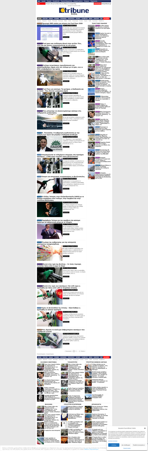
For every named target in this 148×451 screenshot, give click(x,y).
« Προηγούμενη (68, 351)
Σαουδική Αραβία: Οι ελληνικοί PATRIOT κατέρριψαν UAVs (97, 396)
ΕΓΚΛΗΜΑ (56, 18)
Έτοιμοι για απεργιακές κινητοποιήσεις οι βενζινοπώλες (63, 176)
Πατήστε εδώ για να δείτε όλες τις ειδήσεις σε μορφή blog (61, 3)
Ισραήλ (43, 1)
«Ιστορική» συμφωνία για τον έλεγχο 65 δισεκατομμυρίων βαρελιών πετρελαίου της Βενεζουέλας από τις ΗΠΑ (103, 175)
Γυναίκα (81, 20)
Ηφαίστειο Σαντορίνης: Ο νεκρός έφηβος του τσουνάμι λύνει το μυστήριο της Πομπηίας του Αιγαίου (100, 416)
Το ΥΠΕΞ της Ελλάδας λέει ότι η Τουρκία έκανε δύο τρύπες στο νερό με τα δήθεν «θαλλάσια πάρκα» (76, 431)
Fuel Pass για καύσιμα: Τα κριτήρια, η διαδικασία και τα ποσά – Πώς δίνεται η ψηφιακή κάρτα (60, 90)
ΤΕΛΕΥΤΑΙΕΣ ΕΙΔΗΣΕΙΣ (99, 23)
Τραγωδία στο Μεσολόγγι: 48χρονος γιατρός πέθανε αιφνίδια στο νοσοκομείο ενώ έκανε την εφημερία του (103, 137)
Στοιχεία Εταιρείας (50, 354)
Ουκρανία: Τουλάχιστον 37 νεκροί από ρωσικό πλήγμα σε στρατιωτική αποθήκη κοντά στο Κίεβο (103, 160)
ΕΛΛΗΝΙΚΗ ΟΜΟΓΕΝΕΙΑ (49, 362)
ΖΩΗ (101, 18)
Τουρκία (49, 1)
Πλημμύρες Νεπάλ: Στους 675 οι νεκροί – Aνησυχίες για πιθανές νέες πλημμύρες (102, 144)
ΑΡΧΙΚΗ (39, 18)
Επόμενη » (83, 351)
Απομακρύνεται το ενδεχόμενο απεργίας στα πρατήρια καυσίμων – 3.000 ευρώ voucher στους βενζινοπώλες (60, 155)
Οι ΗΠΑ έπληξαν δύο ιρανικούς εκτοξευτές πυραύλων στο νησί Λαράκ (102, 27)
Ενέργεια (86, 1)
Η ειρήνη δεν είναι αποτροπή (52, 430)
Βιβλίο (65, 20)
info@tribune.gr (106, 3)
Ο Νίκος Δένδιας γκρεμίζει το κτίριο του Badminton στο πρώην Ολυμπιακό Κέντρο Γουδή (100, 389)
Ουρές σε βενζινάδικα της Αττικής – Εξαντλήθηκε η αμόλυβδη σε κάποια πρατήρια (58, 309)
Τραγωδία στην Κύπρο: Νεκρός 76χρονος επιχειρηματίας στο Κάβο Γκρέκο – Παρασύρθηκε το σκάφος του (102, 122)
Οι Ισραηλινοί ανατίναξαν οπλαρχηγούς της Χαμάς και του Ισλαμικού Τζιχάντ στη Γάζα (76, 382)
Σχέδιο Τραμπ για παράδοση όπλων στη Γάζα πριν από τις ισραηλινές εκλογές (76, 389)
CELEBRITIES (85, 18)
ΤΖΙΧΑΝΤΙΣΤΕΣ (72, 362)
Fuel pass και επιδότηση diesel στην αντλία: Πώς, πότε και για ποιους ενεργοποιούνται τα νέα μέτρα (59, 44)
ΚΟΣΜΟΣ (78, 18)
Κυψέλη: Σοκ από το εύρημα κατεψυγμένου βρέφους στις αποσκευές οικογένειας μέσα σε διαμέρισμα (103, 36)
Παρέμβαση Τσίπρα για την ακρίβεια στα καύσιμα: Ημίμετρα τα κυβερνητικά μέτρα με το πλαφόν (58, 221)
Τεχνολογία (95, 20)
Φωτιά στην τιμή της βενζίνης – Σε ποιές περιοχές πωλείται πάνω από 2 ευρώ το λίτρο (59, 265)
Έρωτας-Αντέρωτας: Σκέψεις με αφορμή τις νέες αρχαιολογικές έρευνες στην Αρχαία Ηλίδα (100, 408)
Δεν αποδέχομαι (126, 445)
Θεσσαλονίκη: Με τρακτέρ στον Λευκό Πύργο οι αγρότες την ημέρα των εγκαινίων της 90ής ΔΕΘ (102, 152)
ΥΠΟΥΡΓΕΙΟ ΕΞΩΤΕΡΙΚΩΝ (72, 404)
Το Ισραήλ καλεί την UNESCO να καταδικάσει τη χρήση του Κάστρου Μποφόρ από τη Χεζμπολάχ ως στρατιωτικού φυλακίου (99, 432)
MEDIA (90, 18)
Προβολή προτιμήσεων (139, 445)
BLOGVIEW (106, 18)
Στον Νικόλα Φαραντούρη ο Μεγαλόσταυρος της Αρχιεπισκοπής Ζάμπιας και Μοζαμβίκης (52, 382)
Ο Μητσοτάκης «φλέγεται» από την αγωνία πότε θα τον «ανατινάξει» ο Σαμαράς (102, 98)
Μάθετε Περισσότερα (91, 449)
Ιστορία (49, 20)
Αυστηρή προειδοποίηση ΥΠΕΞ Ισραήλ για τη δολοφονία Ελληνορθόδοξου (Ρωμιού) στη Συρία (52, 397)
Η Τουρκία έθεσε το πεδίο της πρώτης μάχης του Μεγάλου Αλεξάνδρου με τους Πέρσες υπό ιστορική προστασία (99, 439)
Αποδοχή (114, 445)
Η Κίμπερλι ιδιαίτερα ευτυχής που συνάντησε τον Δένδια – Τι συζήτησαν (100, 381)
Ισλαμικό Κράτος (78, 1)
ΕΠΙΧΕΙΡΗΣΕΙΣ (71, 18)
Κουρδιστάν (56, 1)
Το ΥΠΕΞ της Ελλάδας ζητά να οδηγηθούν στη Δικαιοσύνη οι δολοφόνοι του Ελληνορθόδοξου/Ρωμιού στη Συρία (75, 424)
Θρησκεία (44, 20)
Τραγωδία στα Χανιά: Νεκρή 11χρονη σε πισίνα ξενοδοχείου (102, 50)
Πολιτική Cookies (127, 448)
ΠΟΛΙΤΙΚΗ (45, 18)
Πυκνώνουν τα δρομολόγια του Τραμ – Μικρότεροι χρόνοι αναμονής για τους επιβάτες (103, 129)
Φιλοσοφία (54, 20)
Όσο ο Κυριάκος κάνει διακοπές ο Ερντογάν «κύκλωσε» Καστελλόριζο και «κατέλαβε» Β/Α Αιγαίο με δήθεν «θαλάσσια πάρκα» (76, 439)
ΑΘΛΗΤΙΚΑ (96, 18)
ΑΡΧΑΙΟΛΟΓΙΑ (96, 404)
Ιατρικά (85, 20)
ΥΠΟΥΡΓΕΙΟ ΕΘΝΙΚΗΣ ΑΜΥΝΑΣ (96, 362)
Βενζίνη (74, 14)
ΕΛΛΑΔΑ (51, 18)
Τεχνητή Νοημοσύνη (66, 1)
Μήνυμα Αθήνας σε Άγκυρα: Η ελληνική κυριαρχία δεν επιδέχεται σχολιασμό (103, 167)
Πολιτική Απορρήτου (41, 354)
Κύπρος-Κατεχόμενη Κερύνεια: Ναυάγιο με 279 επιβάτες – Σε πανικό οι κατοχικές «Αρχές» (103, 90)
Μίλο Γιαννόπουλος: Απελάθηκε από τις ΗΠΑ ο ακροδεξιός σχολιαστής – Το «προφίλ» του (103, 113)
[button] (145, 428)
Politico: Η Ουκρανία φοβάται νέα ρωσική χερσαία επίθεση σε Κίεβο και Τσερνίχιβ (102, 106)
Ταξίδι (90, 20)
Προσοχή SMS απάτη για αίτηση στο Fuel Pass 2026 (62, 23)
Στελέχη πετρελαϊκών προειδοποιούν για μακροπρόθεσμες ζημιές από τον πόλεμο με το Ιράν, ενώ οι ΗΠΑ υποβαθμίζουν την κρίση (60, 67)
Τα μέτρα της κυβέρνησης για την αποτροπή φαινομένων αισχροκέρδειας (56, 243)
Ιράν (39, 1)
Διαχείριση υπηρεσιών (112, 440)
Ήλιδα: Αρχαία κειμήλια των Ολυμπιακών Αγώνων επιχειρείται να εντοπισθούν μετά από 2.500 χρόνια (99, 423)
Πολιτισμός (60, 20)
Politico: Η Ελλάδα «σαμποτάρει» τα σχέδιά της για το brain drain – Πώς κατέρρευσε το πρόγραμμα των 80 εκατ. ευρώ (52, 390)
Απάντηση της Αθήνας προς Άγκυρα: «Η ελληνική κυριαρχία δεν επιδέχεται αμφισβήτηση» (76, 416)
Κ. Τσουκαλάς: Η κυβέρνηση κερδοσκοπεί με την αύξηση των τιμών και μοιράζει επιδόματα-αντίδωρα (58, 134)
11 (79, 351)
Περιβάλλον (101, 20)
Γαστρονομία (75, 20)
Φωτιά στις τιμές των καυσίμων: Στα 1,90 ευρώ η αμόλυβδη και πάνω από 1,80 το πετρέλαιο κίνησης (58, 287)
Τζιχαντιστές (93, 1)
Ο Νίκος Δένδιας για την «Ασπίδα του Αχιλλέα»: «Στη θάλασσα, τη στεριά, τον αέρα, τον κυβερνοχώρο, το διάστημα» (103, 75)
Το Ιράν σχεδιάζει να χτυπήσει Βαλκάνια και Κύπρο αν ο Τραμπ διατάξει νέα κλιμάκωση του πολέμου (52, 440)
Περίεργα (39, 20)
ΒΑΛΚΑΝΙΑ (48, 404)
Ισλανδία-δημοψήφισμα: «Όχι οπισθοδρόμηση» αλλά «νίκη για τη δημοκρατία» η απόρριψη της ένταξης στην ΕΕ (103, 44)
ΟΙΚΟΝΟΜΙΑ (63, 18)
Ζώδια (69, 20)
